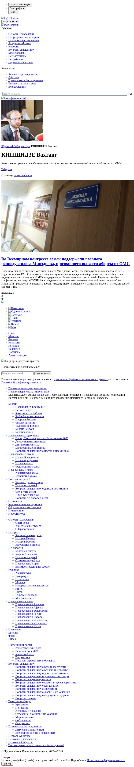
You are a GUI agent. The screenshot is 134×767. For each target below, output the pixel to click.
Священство (22, 723)
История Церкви (25, 538)
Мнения (13, 632)
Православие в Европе (28, 616)
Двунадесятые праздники (30, 441)
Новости (13, 46)
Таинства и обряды (19, 701)
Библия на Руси (24, 428)
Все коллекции (17, 86)
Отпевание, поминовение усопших (36, 713)
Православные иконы (21, 453)
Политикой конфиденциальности (21, 382)
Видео (12, 638)
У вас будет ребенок (27, 494)
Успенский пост (24, 654)
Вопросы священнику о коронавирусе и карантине (45, 682)
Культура (13, 569)
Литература (22, 576)
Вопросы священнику (21, 49)
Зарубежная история (27, 544)
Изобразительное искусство (32, 585)
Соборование (23, 720)
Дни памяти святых (27, 444)
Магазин (13, 336)
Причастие (21, 707)
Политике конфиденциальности (106, 760)
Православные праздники (23, 435)
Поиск (13, 12)
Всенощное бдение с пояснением (35, 732)
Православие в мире (20, 601)
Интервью (14, 629)
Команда (13, 345)
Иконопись (22, 579)
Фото (11, 635)
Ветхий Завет (23, 410)
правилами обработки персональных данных (81, 379)
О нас (11, 333)
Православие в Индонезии (31, 623)
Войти (25, 98)
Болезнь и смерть (25, 550)
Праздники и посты (20, 644)
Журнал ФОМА (10, 146)
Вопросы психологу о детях (32, 497)
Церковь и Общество (20, 742)
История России (25, 541)
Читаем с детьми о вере (22, 83)
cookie (40, 394)
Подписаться (43, 373)
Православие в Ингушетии (31, 620)
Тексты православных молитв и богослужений (36, 745)
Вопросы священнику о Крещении (36, 688)
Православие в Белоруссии (31, 610)
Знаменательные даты (28, 535)
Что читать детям (25, 491)
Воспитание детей (19, 479)
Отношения (15, 501)
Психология (15, 547)
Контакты (14, 342)
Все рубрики (16, 59)
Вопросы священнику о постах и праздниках (42, 450)
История (13, 532)
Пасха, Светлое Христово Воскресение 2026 (41, 438)
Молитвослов (16, 52)
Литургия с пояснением (29, 729)
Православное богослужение (25, 80)
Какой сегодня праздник (23, 74)
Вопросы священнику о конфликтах (36, 685)
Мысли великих (25, 598)
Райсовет (13, 77)
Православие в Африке (29, 607)
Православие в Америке (29, 604)
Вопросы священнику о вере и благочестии (41, 666)
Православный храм (20, 469)
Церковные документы (22, 739)
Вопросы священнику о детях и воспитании (41, 488)
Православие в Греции (28, 613)
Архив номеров (17, 355)
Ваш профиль (17, 8)
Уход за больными (26, 554)
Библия (12, 403)
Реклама (13, 339)
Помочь (14, 18)
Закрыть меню (10, 21)
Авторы (25, 146)
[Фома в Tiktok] (13, 317)
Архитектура (23, 572)
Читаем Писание (25, 422)
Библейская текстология (29, 416)
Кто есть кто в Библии (28, 413)
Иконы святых (24, 463)
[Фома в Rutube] (13, 324)
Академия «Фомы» (19, 43)
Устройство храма (26, 475)
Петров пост (22, 657)
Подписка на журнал (20, 62)
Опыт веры (22, 522)
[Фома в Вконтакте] (16, 308)
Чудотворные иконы (27, 466)
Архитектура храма (27, 472)
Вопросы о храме (25, 698)
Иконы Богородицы (27, 457)
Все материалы (17, 55)
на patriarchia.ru (23, 175)
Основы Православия (21, 33)
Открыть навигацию (20, 4)
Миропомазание (25, 717)
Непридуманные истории (23, 37)
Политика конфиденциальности (27, 388)
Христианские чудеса (28, 525)
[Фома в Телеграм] (15, 314)
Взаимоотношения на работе (32, 566)
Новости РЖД (16, 513)
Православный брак (27, 563)
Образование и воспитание (24, 507)
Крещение (21, 704)
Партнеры (14, 351)
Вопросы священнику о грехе (33, 679)
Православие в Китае (28, 626)
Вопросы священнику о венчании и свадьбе (41, 669)
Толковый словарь (26, 594)
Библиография (24, 432)
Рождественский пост (28, 647)
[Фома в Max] (12, 327)
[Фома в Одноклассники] (19, 311)
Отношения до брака (27, 560)
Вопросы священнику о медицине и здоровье (42, 695)
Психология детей (26, 485)
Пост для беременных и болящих (35, 660)
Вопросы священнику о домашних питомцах (42, 676)
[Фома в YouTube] (14, 320)
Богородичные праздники (30, 447)
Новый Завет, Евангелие (30, 406)
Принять (7, 763)
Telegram (6, 169)
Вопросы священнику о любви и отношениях (42, 691)
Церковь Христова (19, 735)
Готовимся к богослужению (25, 726)
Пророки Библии (25, 419)
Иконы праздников (26, 460)
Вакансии (14, 348)
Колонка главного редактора (25, 504)
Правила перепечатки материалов (28, 391)
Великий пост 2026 (26, 651)
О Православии (24, 528)
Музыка (20, 582)
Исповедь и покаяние (28, 710)
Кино (18, 588)
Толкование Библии (27, 425)
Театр (18, 591)
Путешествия (16, 510)
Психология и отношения (23, 40)
